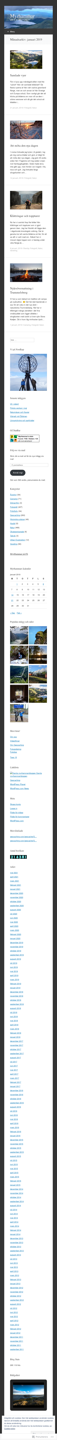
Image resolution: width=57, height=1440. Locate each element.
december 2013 (16, 1238)
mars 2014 (14, 1226)
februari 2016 (15, 1131)
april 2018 (14, 1024)
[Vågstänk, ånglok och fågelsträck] (38, 674)
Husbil (12, 523)
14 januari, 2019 (16, 178)
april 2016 (14, 1123)
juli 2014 (13, 1209)
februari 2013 (15, 1279)
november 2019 (16, 946)
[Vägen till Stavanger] (19, 713)
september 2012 (17, 1300)
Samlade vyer (18, 75)
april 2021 (14, 876)
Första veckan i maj (18, 408)
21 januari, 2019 (16, 107)
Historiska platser (17, 519)
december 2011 (16, 1337)
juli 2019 (13, 963)
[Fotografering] (38, 694)
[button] (21, 1400)
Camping (27, 325)
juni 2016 (14, 1115)
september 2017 (17, 1053)
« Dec (12, 612)
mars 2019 (14, 979)
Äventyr (26, 248)
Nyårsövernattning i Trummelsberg (21, 290)
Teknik (13, 535)
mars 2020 (14, 930)
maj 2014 (14, 1217)
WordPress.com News (19, 788)
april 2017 (14, 1074)
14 (12, 594)
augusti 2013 (15, 1254)
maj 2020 (14, 922)
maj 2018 (14, 1020)
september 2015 (17, 1152)
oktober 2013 (15, 1246)
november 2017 (16, 1045)
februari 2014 (15, 1230)
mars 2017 (14, 1078)
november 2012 (16, 1291)
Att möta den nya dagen (24, 145)
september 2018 (17, 1004)
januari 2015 (15, 1184)
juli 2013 (13, 1258)
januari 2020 (15, 938)
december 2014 (16, 1189)
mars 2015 (14, 1176)
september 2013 (17, 1250)
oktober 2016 (15, 1098)
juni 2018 (14, 1016)
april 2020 (14, 926)
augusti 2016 (15, 1106)
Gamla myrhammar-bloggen (26, 774)
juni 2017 (14, 1065)
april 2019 (14, 975)
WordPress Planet (17, 784)
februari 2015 (15, 1180)
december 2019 (16, 942)
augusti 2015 (15, 1156)
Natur (34, 107)
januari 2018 (15, 1037)
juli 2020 (13, 913)
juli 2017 (13, 1061)
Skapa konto (15, 804)
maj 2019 (14, 971)
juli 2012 (13, 1308)
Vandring (13, 250)
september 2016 (17, 1102)
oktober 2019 (15, 950)
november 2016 (16, 1094)
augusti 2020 (15, 909)
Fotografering (15, 749)
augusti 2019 (15, 959)
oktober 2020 (15, 901)
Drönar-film (14, 502)
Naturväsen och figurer (19, 412)
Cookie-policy (9, 1428)
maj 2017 (14, 1069)
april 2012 (14, 1320)
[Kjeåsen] (19, 635)
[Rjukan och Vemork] (19, 674)
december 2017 (16, 1041)
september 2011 (17, 1349)
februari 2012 (15, 1328)
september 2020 (17, 905)
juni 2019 (14, 967)
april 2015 (14, 1172)
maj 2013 (14, 1267)
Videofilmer (15, 740)
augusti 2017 (15, 1057)
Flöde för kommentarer (19, 816)
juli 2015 (13, 1160)
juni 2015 (14, 1164)
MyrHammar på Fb (19, 553)
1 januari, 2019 (16, 325)
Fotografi (27, 107)
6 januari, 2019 (16, 248)
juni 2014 (14, 1213)
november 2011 (16, 1341)
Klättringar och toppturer (25, 216)
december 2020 (16, 893)
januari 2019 (15, 987)
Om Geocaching (17, 745)
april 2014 (14, 1221)
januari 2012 (15, 1332)
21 (12, 600)
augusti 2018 (15, 1008)
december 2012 (16, 1287)
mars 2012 (14, 1324)
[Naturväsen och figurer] (38, 635)
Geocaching (15, 515)
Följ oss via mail (17, 450)
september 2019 (17, 954)
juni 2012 (14, 1312)
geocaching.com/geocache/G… (23, 836)
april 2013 (14, 1271)
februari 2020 (15, 934)
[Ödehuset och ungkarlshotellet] (19, 694)
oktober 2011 (15, 1345)
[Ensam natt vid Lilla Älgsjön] (38, 655)
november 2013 (16, 1242)
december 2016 (16, 1090)
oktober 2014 (15, 1197)
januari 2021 (15, 889)
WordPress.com (17, 820)
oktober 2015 (15, 1148)
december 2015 (16, 1139)
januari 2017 (15, 1086)
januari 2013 (15, 1283)
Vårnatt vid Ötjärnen (18, 416)
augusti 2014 (15, 1205)
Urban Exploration (17, 539)
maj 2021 (14, 872)
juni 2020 (14, 917)
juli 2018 (13, 1012)
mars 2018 (14, 1028)
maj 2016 (14, 1119)
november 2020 (16, 897)
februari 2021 (15, 885)
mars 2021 (14, 880)
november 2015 (16, 1143)
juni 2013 (14, 1263)
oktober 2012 (15, 1295)
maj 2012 (14, 1316)
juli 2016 (13, 1111)
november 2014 (16, 1193)
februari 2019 (15, 983)
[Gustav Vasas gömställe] (19, 655)
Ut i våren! (14, 404)
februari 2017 (15, 1082)
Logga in (13, 808)
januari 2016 (15, 1135)
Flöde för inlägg (16, 812)
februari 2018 (15, 1032)
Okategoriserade (17, 531)
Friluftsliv (14, 511)
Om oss (13, 736)
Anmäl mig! (18, 472)
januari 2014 (15, 1234)
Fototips (13, 752)
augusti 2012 (15, 1304)
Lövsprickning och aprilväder (22, 420)
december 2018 (16, 991)
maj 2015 (14, 1168)
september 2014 (17, 1201)
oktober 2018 (15, 1000)
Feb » (19, 612)
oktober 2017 (15, 1049)
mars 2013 (14, 1275)
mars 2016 (14, 1127)
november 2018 (16, 995)
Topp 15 (13, 757)
